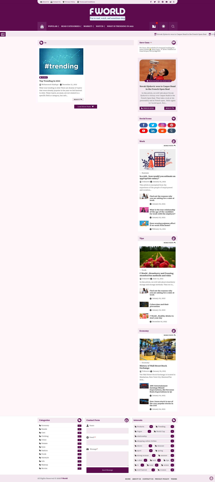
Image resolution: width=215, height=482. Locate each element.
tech (155, 460)
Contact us (148, 479)
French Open (148, 108)
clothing (60, 436)
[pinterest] (162, 2)
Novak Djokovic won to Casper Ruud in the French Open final (168, 34)
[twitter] (154, 2)
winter (168, 465)
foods (60, 454)
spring (165, 451)
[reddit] (170, 2)
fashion (60, 451)
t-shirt (141, 460)
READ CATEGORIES (70, 26)
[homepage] (42, 26)
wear (153, 465)
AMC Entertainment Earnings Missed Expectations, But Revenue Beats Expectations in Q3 (162, 389)
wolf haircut (145, 470)
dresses (60, 443)
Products (144, 426)
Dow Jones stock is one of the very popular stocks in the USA (161, 403)
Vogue (143, 431)
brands (60, 429)
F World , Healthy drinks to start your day (162, 317)
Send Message (107, 470)
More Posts (168, 145)
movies (60, 468)
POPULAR (52, 26)
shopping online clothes (155, 441)
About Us (46, 2)
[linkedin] (153, 131)
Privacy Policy (70, 2)
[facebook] (150, 2)
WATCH (99, 26)
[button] (163, 26)
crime (60, 440)
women (166, 470)
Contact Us (56, 2)
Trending (165, 426)
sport (144, 451)
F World (64, 478)
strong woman (145, 455)
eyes (60, 447)
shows (144, 446)
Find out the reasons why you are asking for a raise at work (162, 198)
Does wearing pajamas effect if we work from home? (162, 224)
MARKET (88, 26)
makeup (60, 465)
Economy (60, 425)
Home (128, 479)
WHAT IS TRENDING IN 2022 (120, 26)
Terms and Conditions (87, 2)
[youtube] (166, 2)
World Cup (164, 431)
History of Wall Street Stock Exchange (153, 367)
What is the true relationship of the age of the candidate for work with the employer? (162, 212)
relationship (155, 436)
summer (167, 455)
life (60, 461)
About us (136, 479)
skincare (165, 446)
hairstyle (60, 458)
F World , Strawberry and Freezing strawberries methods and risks (156, 274)
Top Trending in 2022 (49, 81)
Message (93, 449)
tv (140, 465)
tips (169, 460)
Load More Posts (84, 106)
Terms (174, 479)
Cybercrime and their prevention (159, 305)
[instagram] (158, 2)
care (60, 433)
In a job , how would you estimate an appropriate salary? (157, 177)
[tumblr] (174, 2)
